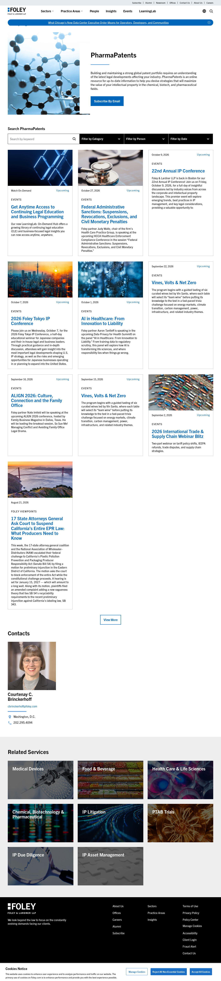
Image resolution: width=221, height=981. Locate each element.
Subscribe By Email (107, 101)
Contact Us (185, 3)
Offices (173, 3)
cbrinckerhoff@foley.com (22, 706)
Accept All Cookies (201, 971)
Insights (111, 11)
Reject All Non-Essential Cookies (168, 971)
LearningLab (147, 11)
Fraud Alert (189, 946)
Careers (209, 3)
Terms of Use (190, 906)
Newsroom (160, 3)
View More (111, 620)
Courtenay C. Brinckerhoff (20, 696)
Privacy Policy (191, 913)
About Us (198, 3)
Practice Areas (70, 11)
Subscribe (136, 3)
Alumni (148, 3)
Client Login (190, 939)
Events (127, 11)
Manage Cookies (137, 971)
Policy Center (190, 919)
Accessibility (190, 933)
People (94, 11)
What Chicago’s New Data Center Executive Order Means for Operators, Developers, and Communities (108, 22)
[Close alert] (209, 22)
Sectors (46, 11)
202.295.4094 (22, 722)
